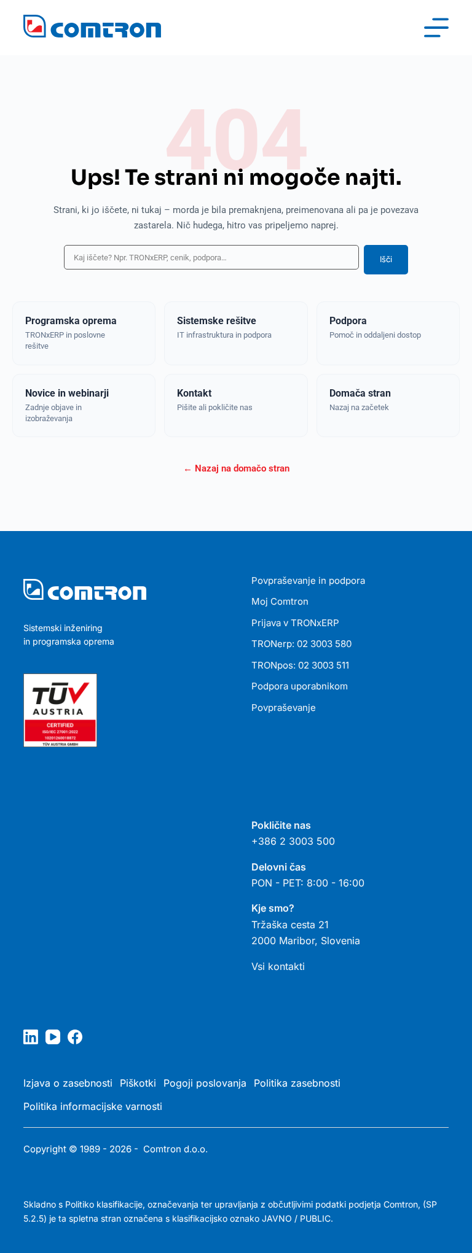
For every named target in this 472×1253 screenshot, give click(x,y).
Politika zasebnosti (297, 1083)
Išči (386, 259)
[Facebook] (75, 1037)
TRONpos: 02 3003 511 (300, 665)
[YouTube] (52, 1037)
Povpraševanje (283, 707)
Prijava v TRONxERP (295, 623)
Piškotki (138, 1083)
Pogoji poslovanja (204, 1083)
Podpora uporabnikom (299, 686)
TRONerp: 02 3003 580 (301, 644)
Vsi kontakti (278, 966)
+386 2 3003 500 (293, 841)
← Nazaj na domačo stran (236, 468)
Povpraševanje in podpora (308, 580)
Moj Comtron (280, 601)
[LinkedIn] (30, 1037)
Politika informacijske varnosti (92, 1106)
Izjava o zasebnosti (67, 1083)
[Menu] (436, 27)
